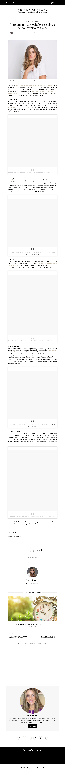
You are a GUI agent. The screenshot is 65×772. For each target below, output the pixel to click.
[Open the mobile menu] (57, 3)
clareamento (32, 643)
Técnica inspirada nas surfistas (16, 180)
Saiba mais (33, 726)
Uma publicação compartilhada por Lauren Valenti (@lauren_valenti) (25, 340)
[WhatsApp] (33, 551)
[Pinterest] (30, 551)
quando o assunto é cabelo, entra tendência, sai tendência (34, 85)
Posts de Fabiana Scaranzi (32, 583)
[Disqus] (32, 665)
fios (45, 643)
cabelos (25, 643)
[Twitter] (10, 3)
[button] (10, 613)
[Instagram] (14, 3)
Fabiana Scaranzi (20, 33)
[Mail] (40, 738)
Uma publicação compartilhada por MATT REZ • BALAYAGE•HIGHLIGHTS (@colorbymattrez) (32, 252)
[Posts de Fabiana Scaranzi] (11, 33)
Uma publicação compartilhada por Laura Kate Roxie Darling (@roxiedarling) (29, 424)
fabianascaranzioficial (32, 753)
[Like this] (40, 551)
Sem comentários (32, 558)
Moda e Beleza (29, 21)
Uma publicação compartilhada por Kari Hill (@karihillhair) (24, 516)
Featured (36, 21)
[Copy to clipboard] (37, 551)
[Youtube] (30, 738)
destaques (39, 643)
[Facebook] (6, 3)
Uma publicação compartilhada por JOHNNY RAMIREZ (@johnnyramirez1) (27, 172)
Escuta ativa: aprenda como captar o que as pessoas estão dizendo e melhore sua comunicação (32, 625)
